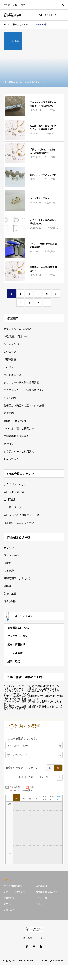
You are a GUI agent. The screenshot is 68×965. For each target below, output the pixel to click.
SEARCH (63, 4)
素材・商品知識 (16, 644)
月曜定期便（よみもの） (18, 578)
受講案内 (9, 413)
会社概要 (9, 443)
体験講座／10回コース (16, 336)
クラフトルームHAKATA (17, 328)
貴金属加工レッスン (18, 627)
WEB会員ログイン (48, 15)
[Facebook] (27, 946)
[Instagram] (34, 946)
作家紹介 (9, 563)
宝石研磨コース (12, 374)
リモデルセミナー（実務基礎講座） (24, 390)
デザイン (9, 547)
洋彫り (7, 586)
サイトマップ (11, 459)
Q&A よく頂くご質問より (19, 428)
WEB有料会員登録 (14, 491)
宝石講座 (9, 367)
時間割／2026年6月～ (16, 420)
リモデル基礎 (15, 652)
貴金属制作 (10, 601)
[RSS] (41, 946)
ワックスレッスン (17, 636)
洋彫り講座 (10, 359)
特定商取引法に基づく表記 (19, 522)
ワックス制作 (11, 555)
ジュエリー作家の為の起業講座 (21, 382)
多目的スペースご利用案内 (19, 451)
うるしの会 (10, 397)
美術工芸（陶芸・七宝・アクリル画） (25, 405)
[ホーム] (5, 24)
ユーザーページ (12, 507)
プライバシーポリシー (16, 484)
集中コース (10, 351)
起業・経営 (13, 661)
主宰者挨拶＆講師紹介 (16, 436)
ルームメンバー (12, 344)
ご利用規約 (10, 499)
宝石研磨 (9, 570)
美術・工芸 (10, 593)
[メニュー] (62, 15)
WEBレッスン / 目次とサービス (21, 514)
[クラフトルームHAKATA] (13, 15)
